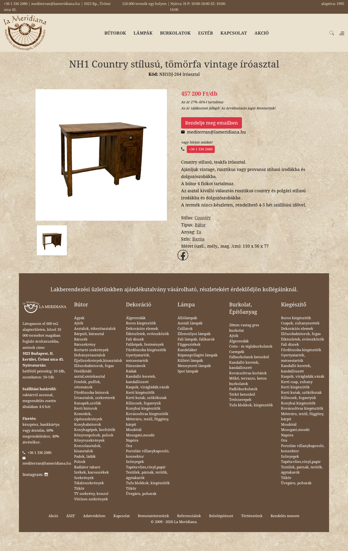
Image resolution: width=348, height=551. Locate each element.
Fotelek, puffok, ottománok (87, 385)
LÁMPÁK (143, 33)
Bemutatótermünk (153, 516)
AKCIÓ (261, 33)
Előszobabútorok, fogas (94, 366)
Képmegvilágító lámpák (198, 355)
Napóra (132, 440)
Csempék (236, 352)
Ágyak (79, 318)
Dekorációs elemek (142, 329)
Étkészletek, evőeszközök (147, 334)
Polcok (79, 462)
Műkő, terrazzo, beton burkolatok (248, 381)
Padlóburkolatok (243, 389)
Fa (198, 231)
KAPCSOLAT (233, 33)
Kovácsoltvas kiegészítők (147, 414)
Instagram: (33, 474)
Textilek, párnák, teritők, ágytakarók (147, 475)
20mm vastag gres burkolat (244, 328)
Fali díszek (135, 339)
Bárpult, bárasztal (89, 334)
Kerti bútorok (85, 408)
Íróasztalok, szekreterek (94, 398)
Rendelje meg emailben (211, 123)
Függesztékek (189, 344)
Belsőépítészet (221, 516)
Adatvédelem (94, 516)
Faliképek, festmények (145, 344)
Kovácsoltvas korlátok (248, 373)
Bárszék (81, 339)
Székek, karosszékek (91, 472)
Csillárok (185, 329)
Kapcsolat (121, 516)
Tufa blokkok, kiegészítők (148, 483)
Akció (53, 516)
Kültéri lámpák (190, 360)
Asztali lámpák (190, 323)
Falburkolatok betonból (249, 357)
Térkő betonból (242, 394)
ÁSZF (70, 516)
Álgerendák (136, 318)
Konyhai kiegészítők (143, 408)
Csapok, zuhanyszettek (300, 323)
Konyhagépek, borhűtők (94, 430)
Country (203, 217)
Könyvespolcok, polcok (93, 435)
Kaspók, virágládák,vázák (147, 387)
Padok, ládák (85, 456)
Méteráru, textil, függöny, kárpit (147, 422)
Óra (129, 446)
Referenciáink (189, 516)
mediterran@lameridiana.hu (46, 463)
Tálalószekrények (89, 483)
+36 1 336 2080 (201, 149)
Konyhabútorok (87, 424)
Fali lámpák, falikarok (196, 339)
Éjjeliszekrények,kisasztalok (98, 360)
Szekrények (84, 478)
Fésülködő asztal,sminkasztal (89, 374)
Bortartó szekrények (91, 350)
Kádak (131, 371)
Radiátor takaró (87, 467)
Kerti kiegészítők (140, 392)
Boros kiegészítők (141, 323)
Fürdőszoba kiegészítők (146, 350)
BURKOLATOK (175, 33)
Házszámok (136, 366)
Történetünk (252, 516)
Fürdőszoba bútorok (91, 392)
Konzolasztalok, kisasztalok (87, 448)
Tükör (79, 488)
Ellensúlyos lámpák (194, 334)
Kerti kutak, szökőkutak (146, 398)
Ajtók (78, 323)
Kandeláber (187, 350)
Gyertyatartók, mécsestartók (138, 358)
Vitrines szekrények (91, 499)
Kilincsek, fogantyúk (143, 403)
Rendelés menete (285, 516)
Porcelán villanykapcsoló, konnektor (148, 454)
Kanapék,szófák (87, 403)
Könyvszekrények (89, 440)
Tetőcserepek (240, 400)
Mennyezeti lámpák (194, 366)
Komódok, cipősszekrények (88, 416)
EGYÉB (205, 33)
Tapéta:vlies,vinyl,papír (146, 467)
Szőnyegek (135, 462)
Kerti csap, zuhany (296, 382)
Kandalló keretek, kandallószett (141, 379)
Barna (198, 239)
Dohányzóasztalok (89, 355)
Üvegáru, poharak (141, 494)
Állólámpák (187, 318)
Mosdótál (134, 430)
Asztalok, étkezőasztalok (95, 329)
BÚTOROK (115, 33)
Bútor (200, 224)
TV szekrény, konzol (91, 494)
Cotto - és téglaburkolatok (250, 346)
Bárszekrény (84, 344)
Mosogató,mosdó (140, 435)
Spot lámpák (188, 371)
